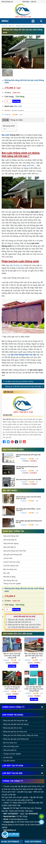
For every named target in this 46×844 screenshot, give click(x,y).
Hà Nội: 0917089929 (10, 841)
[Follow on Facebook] (4, 442)
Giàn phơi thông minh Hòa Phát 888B (28, 479)
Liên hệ (33, 1)
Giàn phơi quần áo (10, 540)
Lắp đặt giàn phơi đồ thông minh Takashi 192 (27, 467)
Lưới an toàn (7, 558)
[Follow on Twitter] (8, 442)
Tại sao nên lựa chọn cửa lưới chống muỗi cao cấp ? (28, 497)
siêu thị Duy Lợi (16, 265)
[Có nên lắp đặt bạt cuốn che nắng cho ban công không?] (34, 678)
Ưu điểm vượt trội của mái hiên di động (19, 381)
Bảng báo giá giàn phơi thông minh (16, 739)
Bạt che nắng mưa (10, 569)
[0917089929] (42, 817)
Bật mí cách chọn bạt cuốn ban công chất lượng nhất (12, 655)
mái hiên (30, 165)
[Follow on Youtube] (24, 442)
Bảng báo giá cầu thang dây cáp (15, 720)
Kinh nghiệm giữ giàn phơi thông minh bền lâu (29, 521)
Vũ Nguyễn (7, 114)
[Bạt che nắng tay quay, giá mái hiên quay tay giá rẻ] (34, 644)
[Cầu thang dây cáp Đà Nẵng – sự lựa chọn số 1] (8, 510)
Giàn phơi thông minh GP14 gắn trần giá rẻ (28, 455)
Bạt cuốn (18, 106)
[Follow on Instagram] (20, 442)
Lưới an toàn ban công (11, 562)
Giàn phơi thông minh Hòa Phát (14, 551)
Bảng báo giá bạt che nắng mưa (15, 731)
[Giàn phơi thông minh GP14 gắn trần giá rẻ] (8, 458)
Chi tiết (5, 120)
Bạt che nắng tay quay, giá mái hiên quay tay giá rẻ (34, 655)
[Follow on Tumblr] (16, 442)
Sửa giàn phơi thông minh (12, 554)
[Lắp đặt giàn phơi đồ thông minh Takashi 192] (8, 470)
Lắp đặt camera (9, 761)
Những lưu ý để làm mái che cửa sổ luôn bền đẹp (23, 386)
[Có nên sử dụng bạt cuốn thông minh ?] (12, 678)
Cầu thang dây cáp (10, 580)
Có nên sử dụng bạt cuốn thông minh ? (12, 688)
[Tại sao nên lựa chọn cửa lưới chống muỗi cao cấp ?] (8, 498)
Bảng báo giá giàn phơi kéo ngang (15, 724)
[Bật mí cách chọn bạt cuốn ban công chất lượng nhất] (12, 644)
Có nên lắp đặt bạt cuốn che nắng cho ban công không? (33, 689)
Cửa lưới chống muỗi (10, 566)
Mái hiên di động (9, 577)
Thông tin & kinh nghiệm (12, 583)
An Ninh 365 (8, 757)
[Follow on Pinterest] (12, 442)
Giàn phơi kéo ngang (10, 543)
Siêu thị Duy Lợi (9, 830)
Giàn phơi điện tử (9, 547)
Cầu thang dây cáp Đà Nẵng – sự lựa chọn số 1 (28, 509)
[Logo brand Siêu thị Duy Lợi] (23, 11)
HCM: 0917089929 (33, 841)
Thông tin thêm (16, 120)
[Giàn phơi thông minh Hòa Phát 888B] (8, 482)
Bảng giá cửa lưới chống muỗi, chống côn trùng (20, 735)
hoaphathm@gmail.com (18, 819)
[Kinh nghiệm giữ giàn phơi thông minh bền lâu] (8, 522)
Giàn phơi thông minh (11, 536)
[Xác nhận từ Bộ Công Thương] (11, 834)
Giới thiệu (25, 1)
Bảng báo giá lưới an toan (12, 728)
